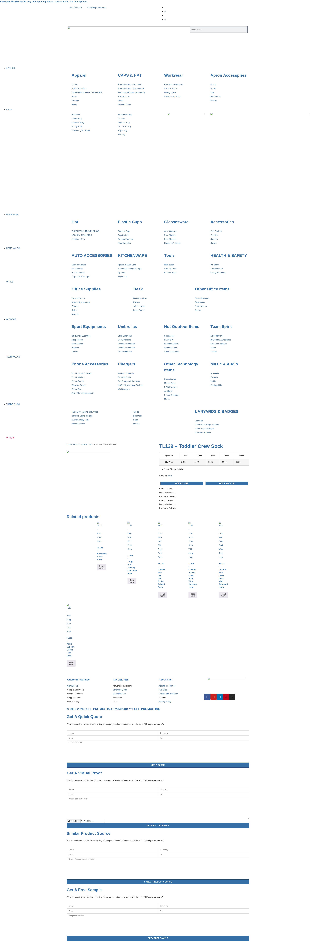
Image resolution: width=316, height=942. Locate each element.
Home (69, 444)
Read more (101, 567)
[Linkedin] (220, 697)
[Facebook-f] (207, 697)
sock (90, 444)
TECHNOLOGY (13, 357)
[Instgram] (165, 11)
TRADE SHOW (13, 404)
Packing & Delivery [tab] (167, 496)
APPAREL (10, 68)
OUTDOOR (11, 319)
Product (76, 444)
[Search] (247, 29)
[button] (158, 64)
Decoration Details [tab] (167, 492)
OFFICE (9, 282)
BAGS (9, 109)
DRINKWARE (12, 215)
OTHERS (10, 438)
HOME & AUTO (13, 248)
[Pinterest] (226, 697)
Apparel (84, 444)
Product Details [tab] (166, 488)
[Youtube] (165, 19)
